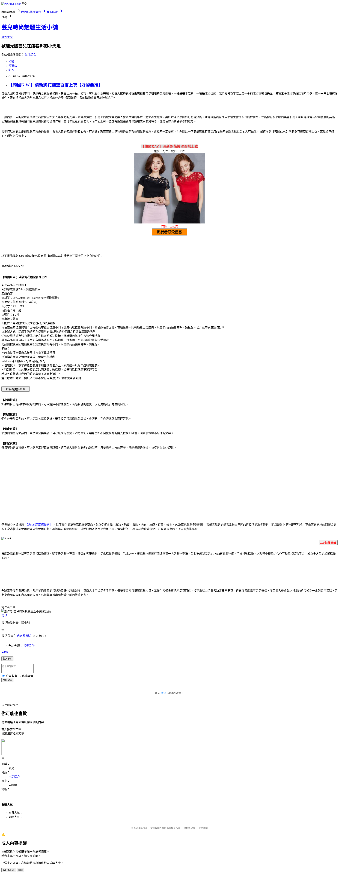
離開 (20, 870)
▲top (4, 651)
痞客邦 (21, 635)
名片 (11, 70)
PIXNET (143, 828)
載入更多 (7, 658)
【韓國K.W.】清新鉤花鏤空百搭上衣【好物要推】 (55, 85)
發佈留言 (7, 680)
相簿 (11, 61)
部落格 (12, 65)
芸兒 (4, 615)
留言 (29, 635)
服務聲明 (203, 828)
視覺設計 (29, 645)
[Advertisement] (139, 480)
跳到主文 (7, 37)
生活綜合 (30, 54)
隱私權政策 (189, 828)
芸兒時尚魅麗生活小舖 (29, 27)
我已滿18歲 (8, 870)
